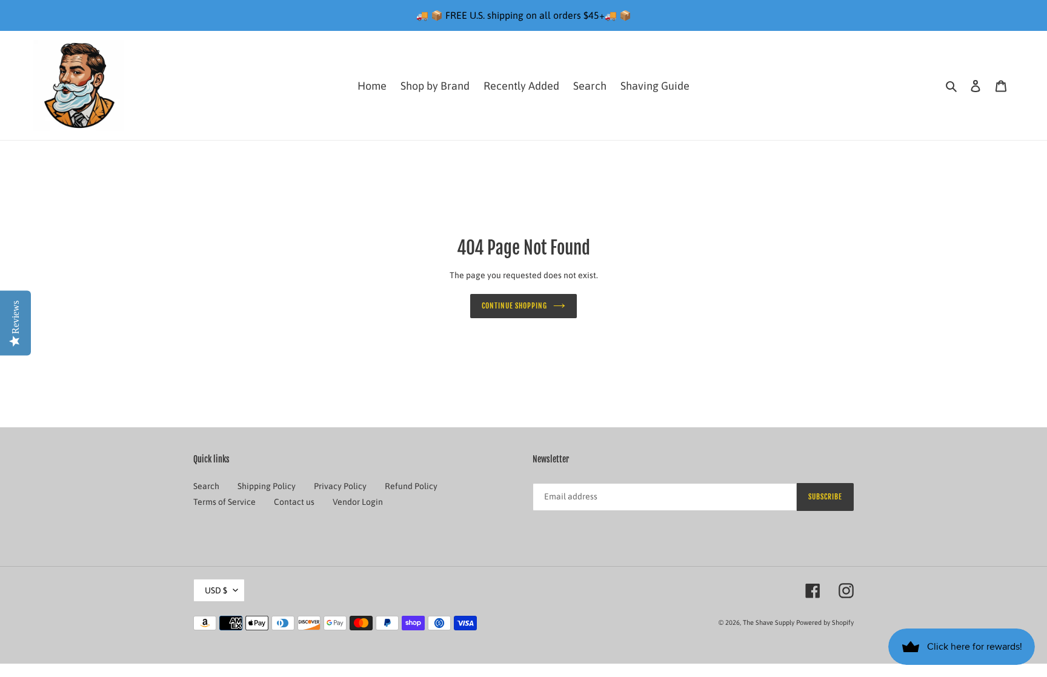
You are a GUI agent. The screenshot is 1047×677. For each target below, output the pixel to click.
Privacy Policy (340, 486)
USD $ (216, 590)
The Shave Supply (768, 622)
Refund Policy (411, 486)
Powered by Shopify (825, 622)
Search (206, 486)
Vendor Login (358, 502)
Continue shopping (514, 305)
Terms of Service (224, 502)
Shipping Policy (267, 486)
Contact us (294, 502)
